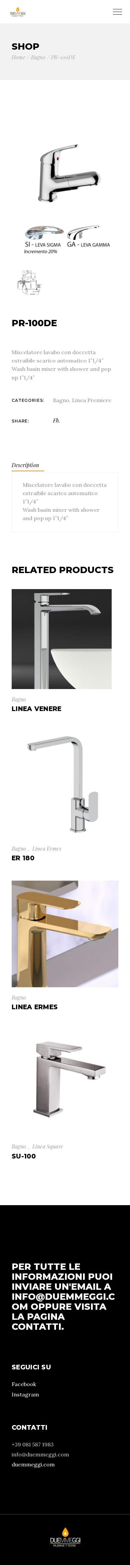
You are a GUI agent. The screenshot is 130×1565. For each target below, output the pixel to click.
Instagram (25, 1394)
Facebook (24, 1384)
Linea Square (47, 1146)
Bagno (61, 400)
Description (25, 464)
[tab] (28, 465)
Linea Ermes (46, 848)
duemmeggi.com (33, 1464)
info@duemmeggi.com (63, 1301)
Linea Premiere (91, 400)
